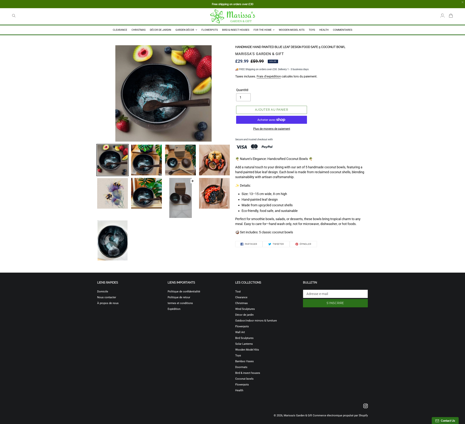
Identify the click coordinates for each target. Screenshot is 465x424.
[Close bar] (462, 2)
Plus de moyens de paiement (271, 128)
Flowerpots (242, 326)
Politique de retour (179, 297)
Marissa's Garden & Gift (298, 415)
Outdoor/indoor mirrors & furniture (256, 320)
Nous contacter (106, 297)
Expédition (174, 309)
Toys (238, 355)
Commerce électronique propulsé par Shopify (340, 415)
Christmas (241, 303)
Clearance (241, 297)
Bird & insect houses (247, 373)
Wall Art (240, 332)
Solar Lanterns (244, 343)
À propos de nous (108, 303)
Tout (238, 291)
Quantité (242, 90)
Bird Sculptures (244, 338)
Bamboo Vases (244, 361)
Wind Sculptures (245, 309)
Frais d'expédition (269, 76)
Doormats (241, 367)
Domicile (102, 291)
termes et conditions (180, 303)
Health (239, 390)
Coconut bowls (244, 378)
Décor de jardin (244, 314)
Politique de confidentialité (184, 291)
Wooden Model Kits (247, 349)
